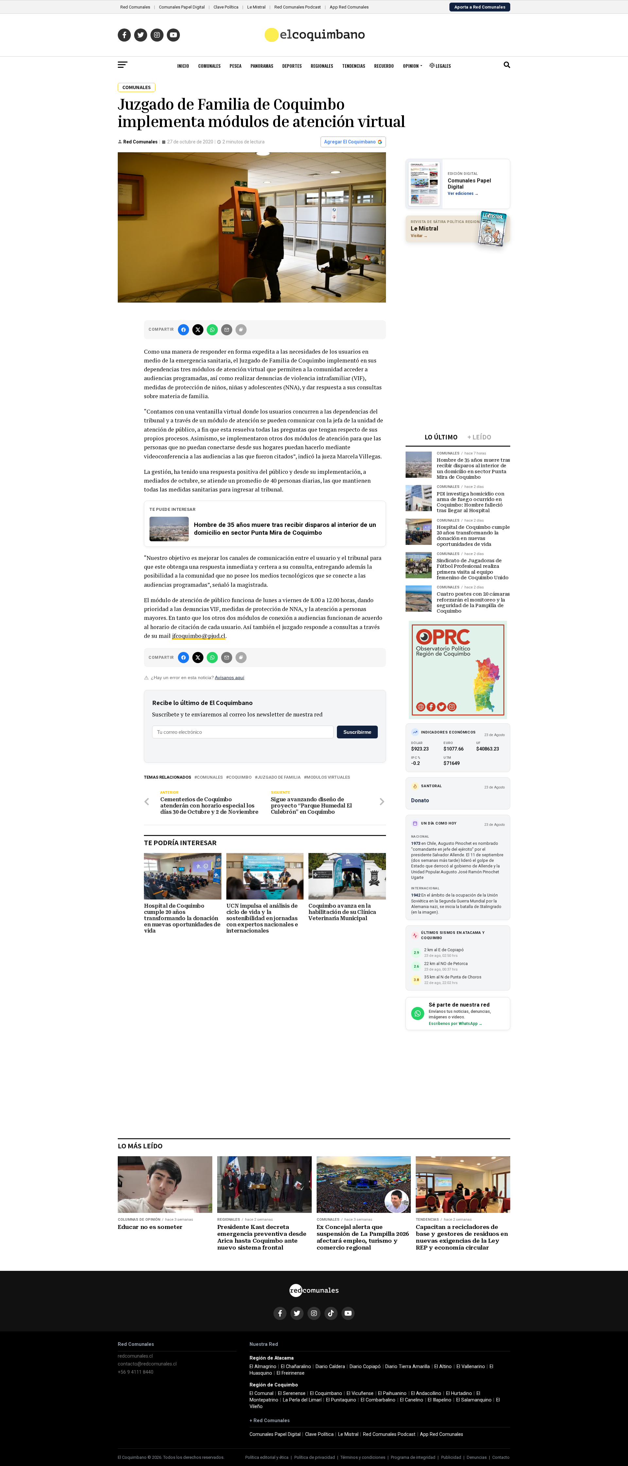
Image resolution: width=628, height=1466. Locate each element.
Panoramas (262, 65)
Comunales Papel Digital (182, 7)
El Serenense (291, 1393)
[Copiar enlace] (241, 329)
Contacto (501, 1457)
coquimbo (240, 777)
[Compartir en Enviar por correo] (226, 329)
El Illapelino (439, 1400)
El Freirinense (291, 1373)
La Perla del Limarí (302, 1400)
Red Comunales (135, 7)
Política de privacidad (314, 1457)
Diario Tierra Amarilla (407, 1366)
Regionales (322, 65)
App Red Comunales (349, 7)
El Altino (443, 1366)
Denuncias (477, 1457)
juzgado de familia (279, 777)
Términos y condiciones (362, 1457)
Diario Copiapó (365, 1366)
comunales (210, 777)
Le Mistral (256, 7)
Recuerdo (384, 65)
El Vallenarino (471, 1366)
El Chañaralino (296, 1366)
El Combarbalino (378, 1400)
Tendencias (353, 65)
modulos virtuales (328, 777)
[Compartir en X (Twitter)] (197, 329)
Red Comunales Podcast (297, 7)
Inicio (183, 65)
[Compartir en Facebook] (183, 329)
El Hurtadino (459, 1393)
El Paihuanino (392, 1393)
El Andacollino (426, 1393)
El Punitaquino (341, 1400)
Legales (443, 65)
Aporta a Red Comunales (479, 7)
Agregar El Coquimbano (350, 141)
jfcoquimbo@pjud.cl (198, 636)
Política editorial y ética (266, 1457)
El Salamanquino (474, 1400)
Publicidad (451, 1457)
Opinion (411, 65)
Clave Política (226, 7)
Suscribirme (357, 732)
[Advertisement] (458, 290)
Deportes (292, 65)
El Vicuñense (360, 1393)
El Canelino (411, 1400)
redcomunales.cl (135, 1356)
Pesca (235, 65)
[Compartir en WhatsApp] (212, 329)
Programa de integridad (413, 1457)
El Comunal (261, 1393)
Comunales (209, 65)
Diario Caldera (330, 1366)
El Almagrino (263, 1366)
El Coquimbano (326, 1393)
